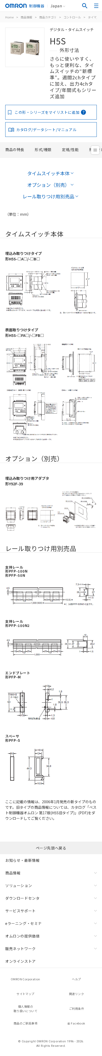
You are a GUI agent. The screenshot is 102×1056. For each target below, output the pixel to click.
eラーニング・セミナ (23, 923)
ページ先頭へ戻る (51, 848)
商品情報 (26, 17)
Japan (56, 6)
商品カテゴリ (47, 17)
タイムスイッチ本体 (48, 173)
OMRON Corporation (25, 979)
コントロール (72, 17)
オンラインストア (20, 961)
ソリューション (18, 885)
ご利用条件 (76, 1008)
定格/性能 (70, 149)
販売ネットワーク (20, 948)
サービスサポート (20, 910)
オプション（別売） (48, 184)
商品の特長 (14, 149)
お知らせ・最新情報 (22, 860)
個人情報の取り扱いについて (25, 1008)
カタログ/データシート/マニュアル (46, 129)
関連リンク (76, 994)
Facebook (78, 1023)
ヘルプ (76, 979)
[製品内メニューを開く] (95, 150)
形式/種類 (43, 149)
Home (9, 17)
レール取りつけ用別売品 (48, 196)
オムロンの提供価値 (22, 936)
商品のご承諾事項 (25, 1023)
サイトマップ (25, 994)
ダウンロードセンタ (22, 898)
